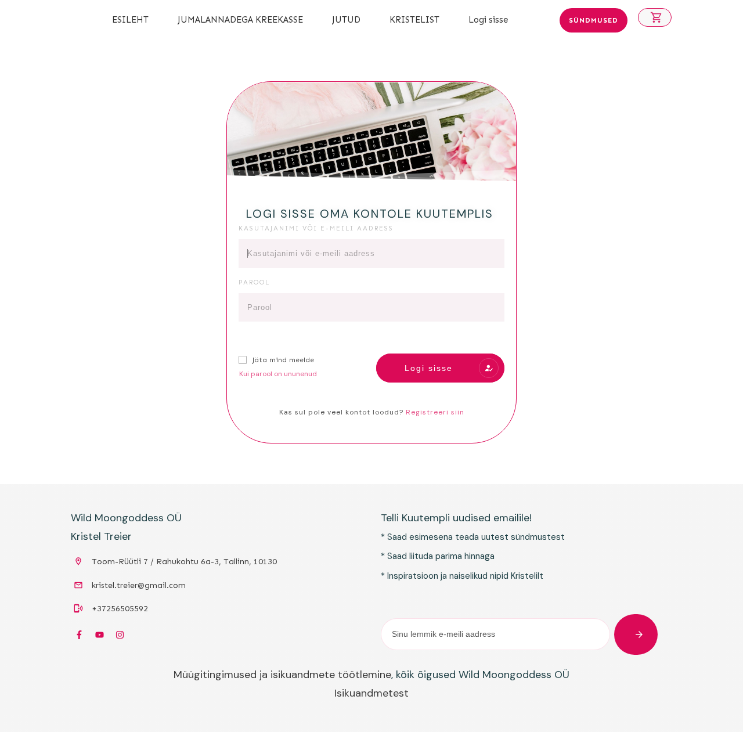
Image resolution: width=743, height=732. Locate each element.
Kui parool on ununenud (278, 373)
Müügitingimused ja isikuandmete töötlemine (282, 674)
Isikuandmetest (371, 693)
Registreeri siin (435, 412)
